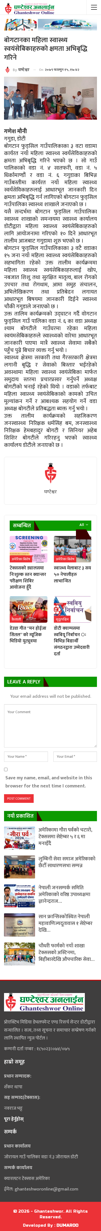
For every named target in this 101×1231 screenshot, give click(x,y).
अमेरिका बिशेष (21, 559)
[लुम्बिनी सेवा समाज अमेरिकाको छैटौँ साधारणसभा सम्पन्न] (19, 867)
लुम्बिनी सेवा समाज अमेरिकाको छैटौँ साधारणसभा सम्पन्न (67, 862)
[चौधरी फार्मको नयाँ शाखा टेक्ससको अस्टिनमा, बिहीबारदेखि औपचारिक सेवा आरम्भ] (19, 953)
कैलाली (16, 619)
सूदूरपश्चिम (62, 619)
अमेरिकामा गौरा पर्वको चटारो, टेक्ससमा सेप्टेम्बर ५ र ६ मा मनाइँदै (65, 837)
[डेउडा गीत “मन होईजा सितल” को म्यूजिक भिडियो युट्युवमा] (28, 609)
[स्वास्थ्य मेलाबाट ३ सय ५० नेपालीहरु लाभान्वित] (73, 549)
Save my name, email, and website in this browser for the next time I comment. (48, 782)
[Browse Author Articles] (50, 473)
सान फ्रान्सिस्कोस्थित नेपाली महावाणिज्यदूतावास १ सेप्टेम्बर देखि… (65, 923)
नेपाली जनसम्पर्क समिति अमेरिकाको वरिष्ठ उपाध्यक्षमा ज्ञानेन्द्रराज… (64, 894)
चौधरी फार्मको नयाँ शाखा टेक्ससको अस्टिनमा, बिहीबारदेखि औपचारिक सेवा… (67, 953)
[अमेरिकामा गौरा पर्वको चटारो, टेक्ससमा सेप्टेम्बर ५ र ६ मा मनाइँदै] (19, 838)
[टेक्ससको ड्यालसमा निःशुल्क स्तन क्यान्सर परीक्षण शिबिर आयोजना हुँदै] (28, 549)
